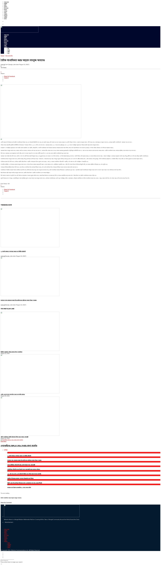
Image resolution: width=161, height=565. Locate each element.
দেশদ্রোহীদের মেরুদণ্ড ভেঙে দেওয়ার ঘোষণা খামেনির (19, 445)
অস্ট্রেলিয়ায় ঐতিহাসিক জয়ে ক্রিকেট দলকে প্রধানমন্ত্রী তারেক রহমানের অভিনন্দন (23, 469)
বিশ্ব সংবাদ (6, 8)
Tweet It (6, 78)
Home (2, 55)
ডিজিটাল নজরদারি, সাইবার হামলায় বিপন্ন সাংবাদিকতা (11, 352)
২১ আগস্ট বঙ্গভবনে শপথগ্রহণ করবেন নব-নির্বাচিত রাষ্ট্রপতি (13, 251)
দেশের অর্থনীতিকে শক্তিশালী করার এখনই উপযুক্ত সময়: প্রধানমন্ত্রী (21, 465)
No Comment (8, 502)
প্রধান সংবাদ (6, 2)
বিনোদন (5, 9)
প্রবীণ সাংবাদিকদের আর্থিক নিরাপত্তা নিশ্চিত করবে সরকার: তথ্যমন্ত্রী (14, 437)
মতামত (5, 18)
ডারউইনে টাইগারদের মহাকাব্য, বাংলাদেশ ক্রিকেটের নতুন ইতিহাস (20, 478)
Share (2, 502)
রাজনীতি (5, 3)
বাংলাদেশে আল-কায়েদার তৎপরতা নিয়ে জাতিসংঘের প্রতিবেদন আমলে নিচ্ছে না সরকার (18, 300)
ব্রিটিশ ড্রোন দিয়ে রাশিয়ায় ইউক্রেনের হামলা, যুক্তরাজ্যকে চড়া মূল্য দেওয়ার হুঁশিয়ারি (24, 483)
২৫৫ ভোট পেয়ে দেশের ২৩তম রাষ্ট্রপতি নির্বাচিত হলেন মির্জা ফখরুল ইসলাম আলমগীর (24, 474)
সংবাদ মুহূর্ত (3, 64)
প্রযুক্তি (5, 14)
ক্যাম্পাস (5, 15)
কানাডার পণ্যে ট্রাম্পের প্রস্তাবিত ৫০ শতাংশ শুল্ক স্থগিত (19, 487)
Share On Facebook (9, 76)
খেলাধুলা (5, 11)
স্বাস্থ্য (5, 45)
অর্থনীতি (5, 17)
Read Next (3, 441)
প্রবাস (5, 12)
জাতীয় (5, 5)
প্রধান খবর (7, 55)
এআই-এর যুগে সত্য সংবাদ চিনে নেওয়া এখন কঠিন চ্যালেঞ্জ (13, 394)
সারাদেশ (5, 6)
